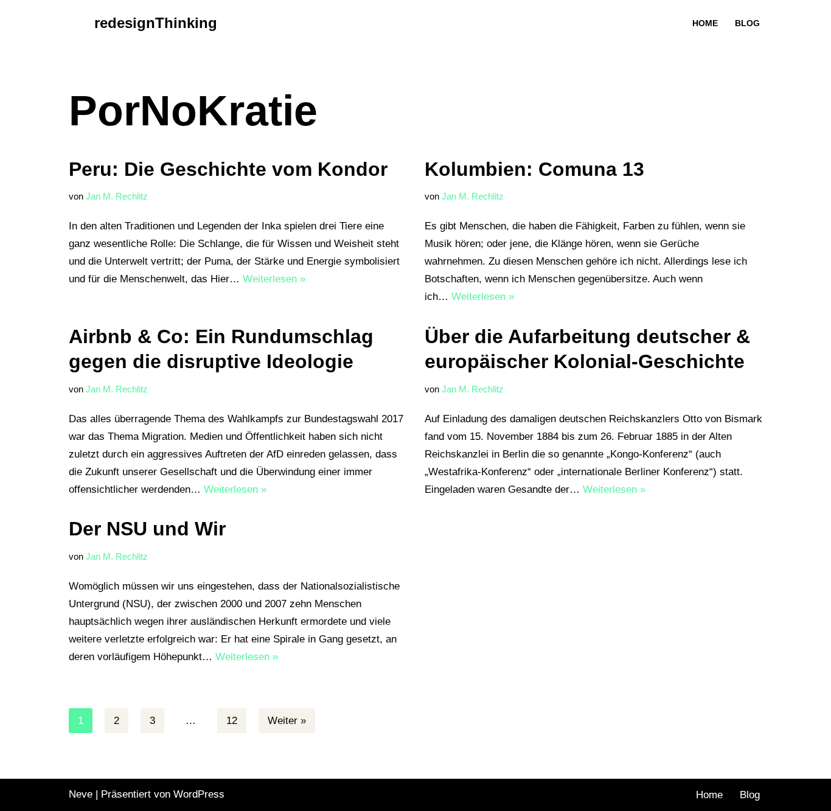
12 (231, 720)
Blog (747, 23)
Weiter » (287, 720)
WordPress (198, 794)
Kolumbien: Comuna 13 (534, 169)
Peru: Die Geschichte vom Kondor (228, 169)
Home (705, 23)
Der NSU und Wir (147, 529)
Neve (80, 794)
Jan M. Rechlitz (117, 196)
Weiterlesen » (274, 279)
